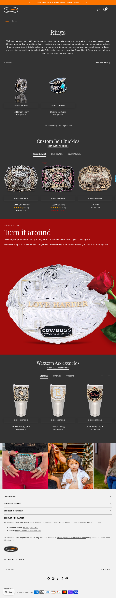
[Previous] (30, 2)
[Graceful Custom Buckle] (95, 178)
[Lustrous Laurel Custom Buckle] (58, 178)
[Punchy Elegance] (58, 85)
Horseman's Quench (21, 426)
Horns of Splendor (21, 204)
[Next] (86, 2)
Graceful (95, 204)
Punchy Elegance (58, 111)
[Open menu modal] (111, 10)
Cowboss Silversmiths (25, 592)
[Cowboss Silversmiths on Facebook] (49, 579)
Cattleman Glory (21, 111)
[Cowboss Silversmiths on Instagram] (53, 579)
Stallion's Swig (58, 426)
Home (6, 21)
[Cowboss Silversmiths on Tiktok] (58, 579)
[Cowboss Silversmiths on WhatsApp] (62, 579)
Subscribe (106, 569)
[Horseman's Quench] (21, 400)
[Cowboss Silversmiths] (11, 10)
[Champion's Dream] (95, 400)
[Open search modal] (98, 10)
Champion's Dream (95, 426)
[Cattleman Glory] (21, 85)
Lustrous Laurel (58, 204)
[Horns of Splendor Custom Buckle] (21, 178)
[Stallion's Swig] (58, 400)
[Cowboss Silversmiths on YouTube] (67, 579)
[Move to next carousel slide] (109, 154)
